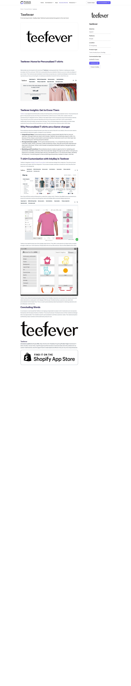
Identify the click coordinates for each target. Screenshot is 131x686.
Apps (56, 2)
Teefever (22, 113)
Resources (72, 2)
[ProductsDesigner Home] (25, 2)
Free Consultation (102, 2)
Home (42, 2)
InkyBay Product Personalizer (38, 162)
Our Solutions (48, 2)
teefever (35, 9)
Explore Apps (91, 2)
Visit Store (93, 63)
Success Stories (63, 2)
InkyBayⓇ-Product (94, 59)
